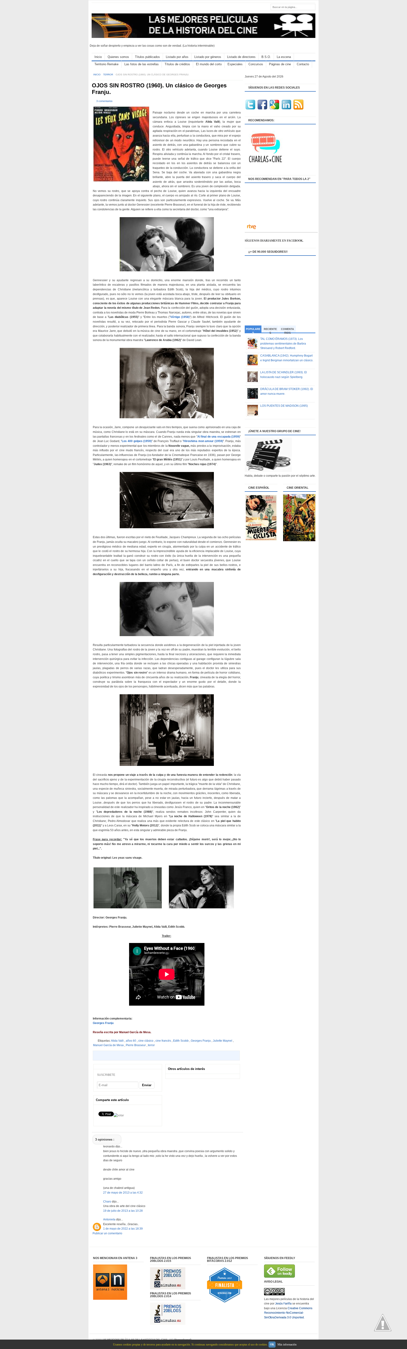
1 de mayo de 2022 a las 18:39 (123, 1228)
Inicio (98, 57)
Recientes (270, 330)
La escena (284, 57)
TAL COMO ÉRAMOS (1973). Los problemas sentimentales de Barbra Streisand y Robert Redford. (283, 343)
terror (108, 74)
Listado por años (177, 57)
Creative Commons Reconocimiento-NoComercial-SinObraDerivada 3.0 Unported (288, 1313)
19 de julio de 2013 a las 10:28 (123, 1210)
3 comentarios (104, 101)
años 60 (131, 1040)
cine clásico (146, 1040)
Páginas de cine (280, 64)
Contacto (303, 64)
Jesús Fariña (283, 1303)
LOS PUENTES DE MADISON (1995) (284, 405)
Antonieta (109, 1219)
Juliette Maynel (223, 1040)
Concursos (255, 64)
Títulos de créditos (177, 64)
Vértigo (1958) (180, 317)
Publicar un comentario (107, 1233)
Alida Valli (117, 1040)
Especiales (235, 64)
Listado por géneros (207, 57)
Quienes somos (118, 57)
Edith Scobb (181, 1040)
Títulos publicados (147, 57)
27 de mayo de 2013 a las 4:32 (123, 1192)
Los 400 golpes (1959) (137, 441)
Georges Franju (103, 1023)
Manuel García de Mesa (108, 1045)
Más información (287, 1344)
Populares (253, 330)
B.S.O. (266, 57)
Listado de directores (241, 57)
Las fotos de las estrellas (141, 64)
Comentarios (287, 330)
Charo (107, 1201)
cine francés (163, 1040)
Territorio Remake (106, 64)
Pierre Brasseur (136, 1045)
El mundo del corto (209, 64)
